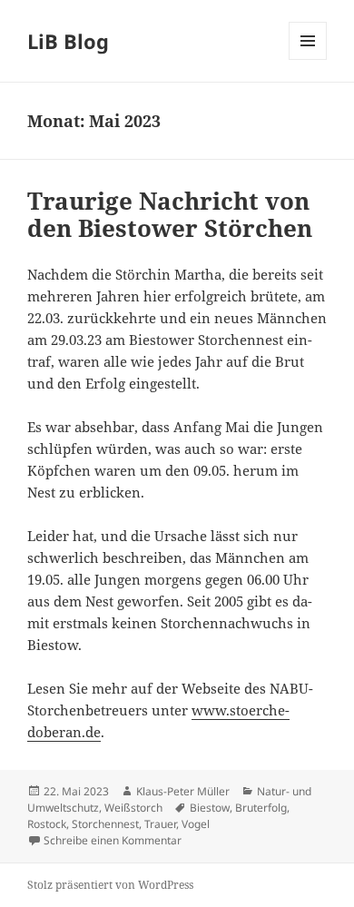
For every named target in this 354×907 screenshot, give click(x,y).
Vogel (196, 824)
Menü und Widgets (308, 59)
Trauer (160, 824)
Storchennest (105, 824)
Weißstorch (133, 807)
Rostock (46, 824)
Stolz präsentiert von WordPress (110, 884)
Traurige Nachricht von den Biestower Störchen (169, 214)
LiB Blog (68, 40)
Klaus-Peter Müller (183, 791)
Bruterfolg (261, 807)
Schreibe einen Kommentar (113, 840)
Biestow (210, 807)
